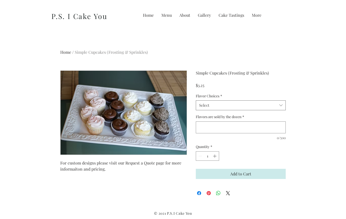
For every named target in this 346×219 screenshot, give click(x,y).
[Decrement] (200, 156)
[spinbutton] (207, 156)
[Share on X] (228, 193)
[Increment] (215, 156)
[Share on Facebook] (199, 193)
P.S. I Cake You (79, 16)
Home (65, 52)
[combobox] (241, 105)
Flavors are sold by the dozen (220, 116)
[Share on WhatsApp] (218, 193)
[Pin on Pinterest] (209, 193)
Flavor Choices (209, 96)
